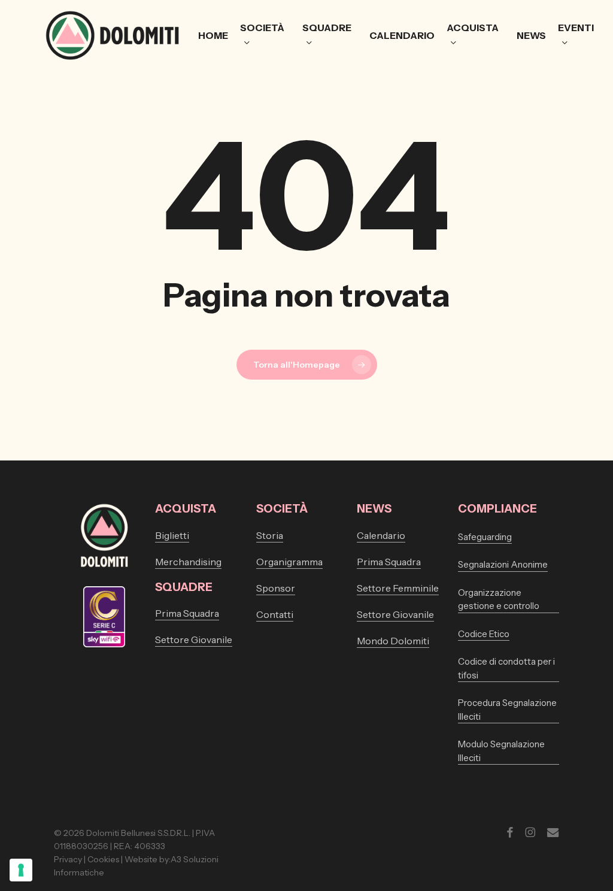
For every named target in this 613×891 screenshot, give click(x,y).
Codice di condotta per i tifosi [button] (506, 668)
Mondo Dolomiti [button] (393, 641)
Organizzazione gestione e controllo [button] (498, 599)
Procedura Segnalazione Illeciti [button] (507, 709)
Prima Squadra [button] (187, 613)
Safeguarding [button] (485, 537)
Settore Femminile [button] (398, 588)
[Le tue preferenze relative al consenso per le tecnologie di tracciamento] (21, 870)
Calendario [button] (381, 535)
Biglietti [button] (172, 535)
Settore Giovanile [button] (193, 639)
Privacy (68, 859)
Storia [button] (269, 535)
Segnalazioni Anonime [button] (503, 564)
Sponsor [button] (275, 588)
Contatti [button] (274, 614)
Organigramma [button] (289, 562)
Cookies (103, 859)
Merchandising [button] (188, 562)
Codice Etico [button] (483, 634)
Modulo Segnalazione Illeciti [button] (501, 750)
